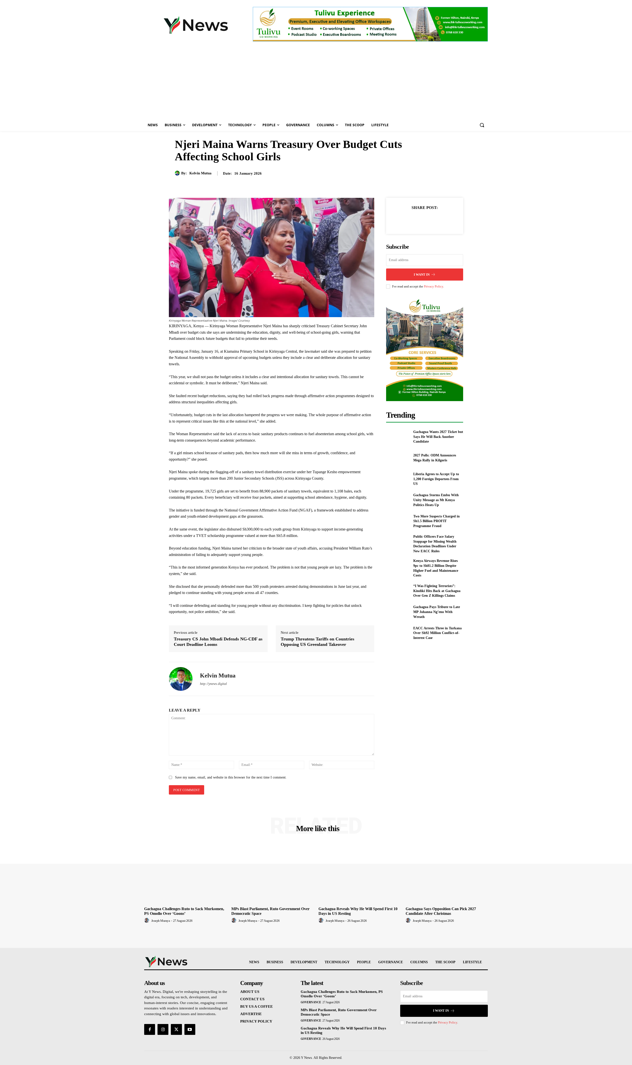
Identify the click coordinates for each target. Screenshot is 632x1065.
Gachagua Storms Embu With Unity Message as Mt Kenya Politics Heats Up (436, 500)
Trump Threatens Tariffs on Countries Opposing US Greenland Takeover (317, 641)
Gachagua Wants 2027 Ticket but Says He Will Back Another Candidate (438, 436)
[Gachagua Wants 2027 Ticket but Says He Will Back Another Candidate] (397, 437)
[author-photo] (147, 920)
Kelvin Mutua (200, 173)
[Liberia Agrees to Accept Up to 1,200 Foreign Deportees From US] (397, 479)
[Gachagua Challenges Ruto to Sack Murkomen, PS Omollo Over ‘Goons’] (185, 873)
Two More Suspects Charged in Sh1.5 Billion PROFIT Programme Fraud (436, 521)
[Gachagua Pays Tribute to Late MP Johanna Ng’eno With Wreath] (397, 612)
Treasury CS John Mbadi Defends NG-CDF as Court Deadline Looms (218, 641)
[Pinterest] (430, 220)
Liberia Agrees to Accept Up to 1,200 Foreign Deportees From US (436, 479)
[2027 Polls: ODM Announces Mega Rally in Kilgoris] (397, 458)
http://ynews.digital (213, 684)
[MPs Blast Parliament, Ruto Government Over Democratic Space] (272, 873)
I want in (422, 274)
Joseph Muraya (160, 920)
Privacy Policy (433, 286)
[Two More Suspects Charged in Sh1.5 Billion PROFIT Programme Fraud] (397, 521)
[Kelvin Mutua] (178, 173)
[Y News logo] (195, 25)
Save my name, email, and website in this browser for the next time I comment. (231, 777)
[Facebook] (408, 220)
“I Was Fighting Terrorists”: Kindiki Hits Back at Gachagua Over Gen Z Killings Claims (436, 590)
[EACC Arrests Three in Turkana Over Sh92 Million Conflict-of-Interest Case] (397, 633)
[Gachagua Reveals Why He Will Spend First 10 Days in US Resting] (359, 873)
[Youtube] (189, 1029)
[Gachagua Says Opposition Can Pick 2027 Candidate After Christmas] (447, 873)
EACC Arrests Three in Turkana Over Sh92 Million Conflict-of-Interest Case (437, 633)
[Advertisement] (316, 82)
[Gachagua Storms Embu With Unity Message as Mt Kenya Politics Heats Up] (397, 500)
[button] (482, 125)
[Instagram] (163, 1029)
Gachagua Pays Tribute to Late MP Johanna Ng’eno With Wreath (436, 611)
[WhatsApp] (442, 220)
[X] (419, 220)
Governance (311, 1002)
